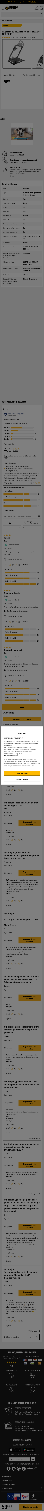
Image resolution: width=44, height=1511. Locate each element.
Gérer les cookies (22, 779)
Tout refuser (22, 733)
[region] (22, 755)
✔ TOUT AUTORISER (22, 773)
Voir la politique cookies (10, 755)
